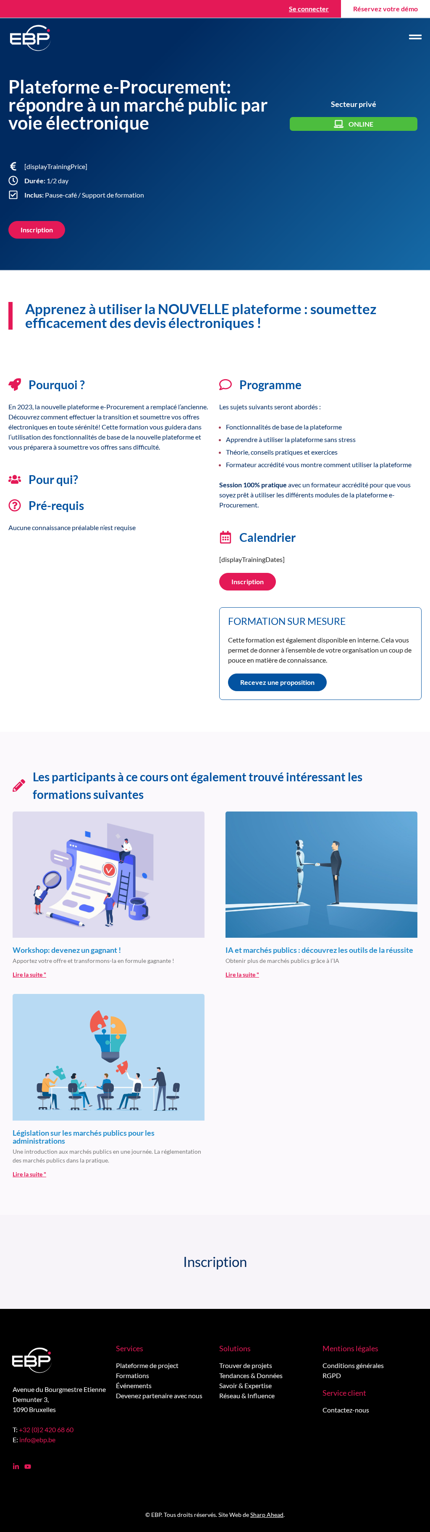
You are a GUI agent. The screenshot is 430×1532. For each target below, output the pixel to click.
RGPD (331, 1375)
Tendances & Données (251, 1375)
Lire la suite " (29, 974)
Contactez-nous (345, 1410)
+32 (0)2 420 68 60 (46, 1429)
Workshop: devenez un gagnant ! (67, 950)
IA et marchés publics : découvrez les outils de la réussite (319, 950)
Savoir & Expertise (245, 1385)
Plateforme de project (147, 1365)
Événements (134, 1385)
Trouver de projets (245, 1365)
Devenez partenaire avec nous (159, 1395)
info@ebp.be (37, 1440)
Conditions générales (353, 1365)
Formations (132, 1375)
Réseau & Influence (247, 1395)
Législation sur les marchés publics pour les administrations (84, 1137)
